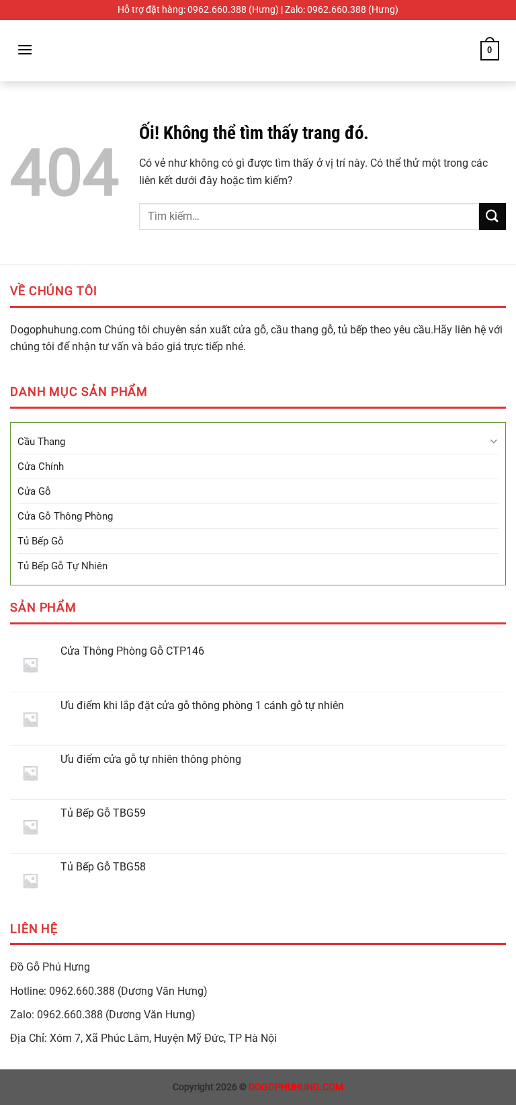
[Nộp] (492, 216)
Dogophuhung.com (55, 329)
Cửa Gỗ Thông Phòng (65, 516)
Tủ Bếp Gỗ (40, 541)
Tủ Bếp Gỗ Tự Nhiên (62, 566)
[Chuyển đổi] (493, 441)
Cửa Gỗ (34, 491)
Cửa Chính (40, 466)
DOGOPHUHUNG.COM (296, 1087)
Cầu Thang (41, 442)
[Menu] (25, 49)
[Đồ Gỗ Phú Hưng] (258, 51)
